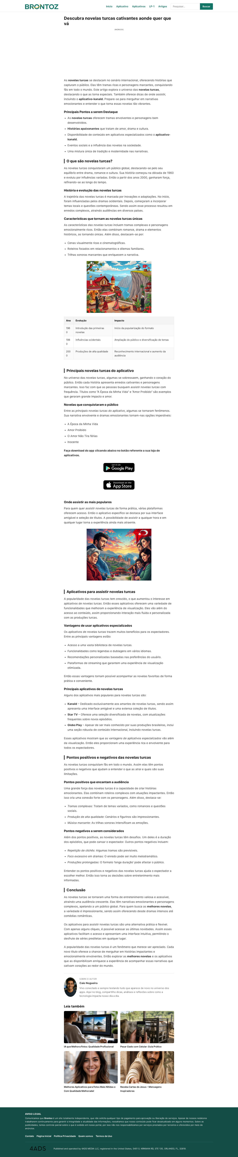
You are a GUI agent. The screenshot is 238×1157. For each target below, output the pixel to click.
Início (109, 6)
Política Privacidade (65, 1136)
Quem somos (85, 1136)
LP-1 (151, 6)
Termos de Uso (104, 1136)
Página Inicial (44, 1136)
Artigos (162, 6)
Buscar (206, 6)
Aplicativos (138, 6)
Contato (29, 1136)
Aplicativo (122, 6)
